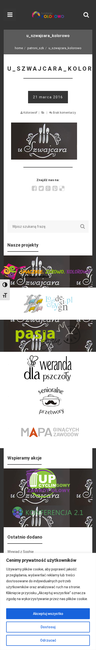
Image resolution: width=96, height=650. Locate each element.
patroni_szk (35, 48)
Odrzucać (48, 640)
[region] (48, 601)
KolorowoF (30, 112)
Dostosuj (48, 627)
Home (19, 48)
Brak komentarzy (64, 112)
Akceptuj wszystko (48, 614)
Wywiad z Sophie (20, 552)
